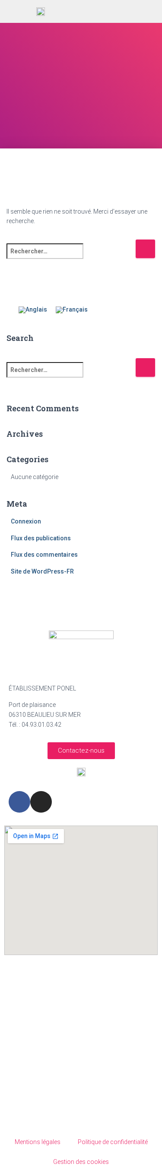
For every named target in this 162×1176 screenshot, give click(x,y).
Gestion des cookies (81, 1161)
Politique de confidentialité (113, 1141)
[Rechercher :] (70, 257)
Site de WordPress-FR (42, 571)
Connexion (26, 521)
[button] (121, 12)
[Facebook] (19, 802)
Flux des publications (41, 538)
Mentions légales (37, 1141)
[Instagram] (41, 802)
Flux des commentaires (44, 554)
